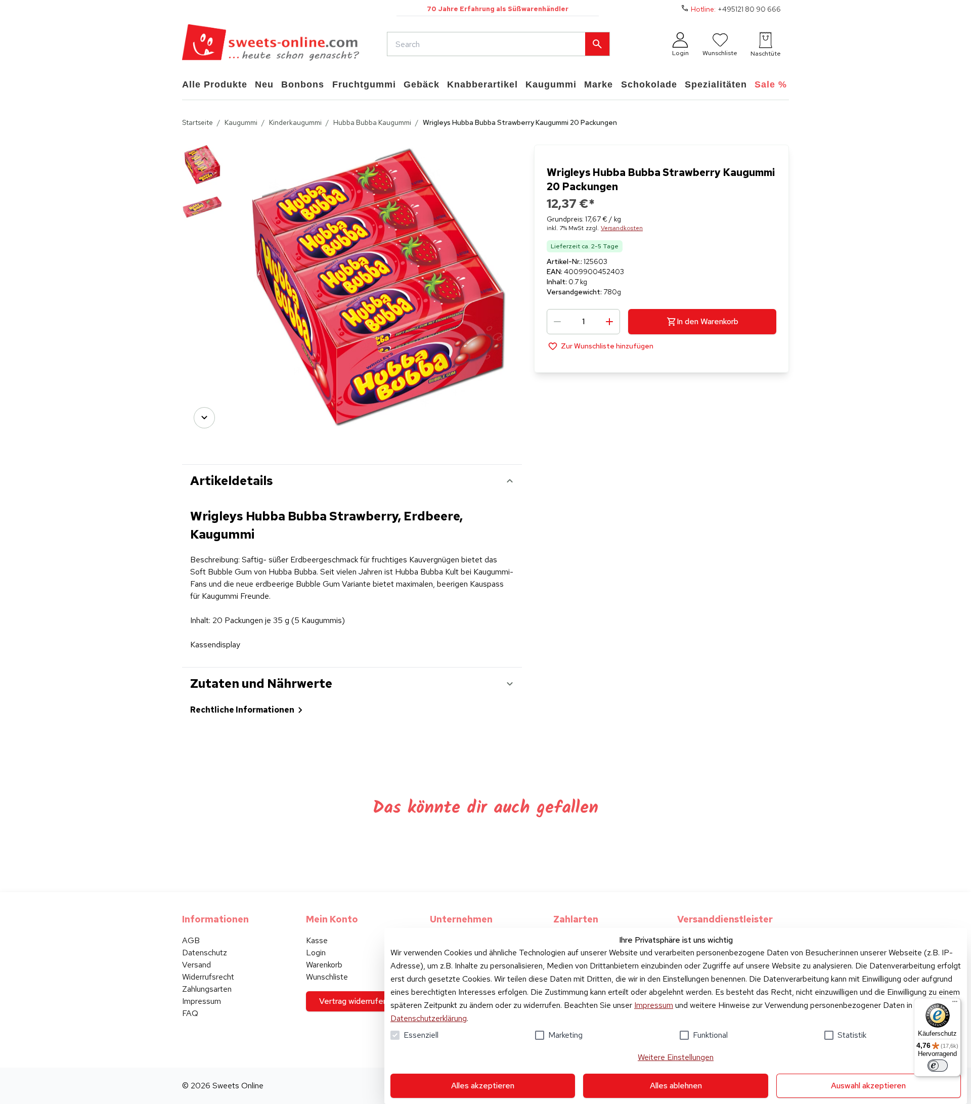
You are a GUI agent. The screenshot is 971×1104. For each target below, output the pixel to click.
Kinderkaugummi (295, 122)
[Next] (204, 418)
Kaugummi (241, 122)
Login (316, 952)
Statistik (851, 1035)
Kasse (317, 940)
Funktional (710, 1035)
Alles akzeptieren (482, 1085)
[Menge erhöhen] (609, 322)
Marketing (565, 1035)
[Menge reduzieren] (557, 322)
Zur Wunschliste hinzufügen (607, 345)
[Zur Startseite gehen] (270, 44)
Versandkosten (622, 228)
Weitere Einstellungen (676, 1057)
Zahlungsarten (207, 989)
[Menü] (955, 1004)
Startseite (197, 122)
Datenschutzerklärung (428, 1018)
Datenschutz (204, 952)
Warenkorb (324, 964)
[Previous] (204, 159)
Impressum (653, 1005)
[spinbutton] (583, 322)
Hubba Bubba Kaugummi (372, 122)
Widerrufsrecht (208, 976)
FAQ (190, 1013)
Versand (196, 964)
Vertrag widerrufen (353, 1001)
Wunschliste (327, 976)
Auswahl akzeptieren (868, 1085)
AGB (191, 940)
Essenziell (421, 1035)
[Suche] (597, 44)
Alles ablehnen (676, 1085)
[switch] (938, 1065)
